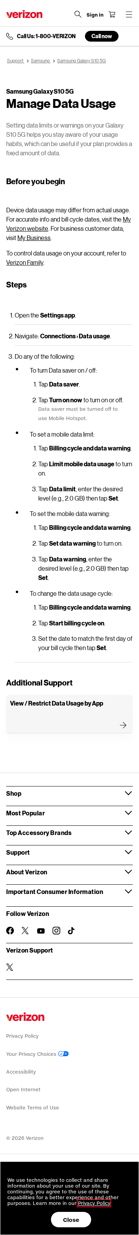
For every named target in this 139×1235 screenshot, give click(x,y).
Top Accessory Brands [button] (38, 832)
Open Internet (23, 1089)
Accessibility (21, 1072)
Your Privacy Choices (32, 1054)
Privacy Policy (22, 1036)
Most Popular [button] (25, 813)
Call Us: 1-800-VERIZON (46, 36)
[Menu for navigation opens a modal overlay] (128, 14)
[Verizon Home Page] (24, 14)
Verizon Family (24, 262)
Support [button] (18, 852)
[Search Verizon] (78, 14)
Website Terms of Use (32, 1108)
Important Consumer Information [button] (54, 891)
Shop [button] (13, 793)
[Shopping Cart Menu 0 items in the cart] (111, 14)
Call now (102, 36)
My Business (34, 237)
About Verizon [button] (26, 871)
